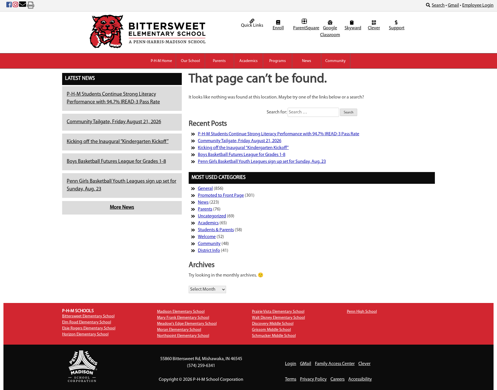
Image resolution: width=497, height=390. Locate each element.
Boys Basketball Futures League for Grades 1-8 (116, 161)
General (205, 188)
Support (396, 28)
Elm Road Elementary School (86, 322)
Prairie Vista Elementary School (278, 312)
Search (438, 5)
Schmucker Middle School (274, 336)
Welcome (207, 237)
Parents (219, 61)
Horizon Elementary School (85, 334)
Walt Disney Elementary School (278, 318)
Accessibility (360, 379)
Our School (190, 61)
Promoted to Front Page (221, 195)
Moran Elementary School (179, 330)
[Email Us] (22, 5)
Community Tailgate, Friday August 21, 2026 (114, 122)
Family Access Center (335, 364)
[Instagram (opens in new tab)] (15, 5)
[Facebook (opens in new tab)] (9, 5)
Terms (290, 379)
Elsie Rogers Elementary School (88, 328)
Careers (337, 379)
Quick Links (252, 25)
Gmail (453, 5)
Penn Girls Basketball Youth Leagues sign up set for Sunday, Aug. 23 (262, 161)
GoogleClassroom (330, 31)
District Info (209, 250)
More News (122, 207)
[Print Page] (30, 5)
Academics (248, 61)
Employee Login (478, 5)
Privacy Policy (313, 379)
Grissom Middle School (271, 330)
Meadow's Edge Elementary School (187, 324)
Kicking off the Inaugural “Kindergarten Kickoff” (118, 141)
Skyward (352, 28)
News (306, 61)
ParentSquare (305, 28)
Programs (277, 61)
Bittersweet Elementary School (88, 316)
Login (290, 364)
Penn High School (362, 312)
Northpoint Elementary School (183, 336)
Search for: (277, 112)
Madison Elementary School (180, 312)
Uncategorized (212, 216)
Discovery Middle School (272, 324)
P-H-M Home (161, 61)
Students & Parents (216, 230)
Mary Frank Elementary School (183, 318)
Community (335, 61)
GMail (305, 364)
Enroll (278, 28)
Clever (374, 28)
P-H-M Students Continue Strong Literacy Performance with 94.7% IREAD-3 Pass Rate (278, 134)
